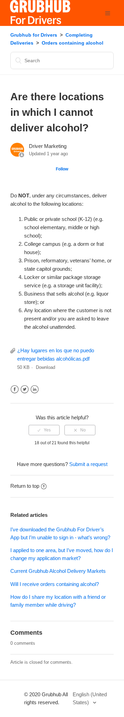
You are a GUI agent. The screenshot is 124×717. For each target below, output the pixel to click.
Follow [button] (62, 169)
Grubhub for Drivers (33, 35)
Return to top (24, 486)
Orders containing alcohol (72, 43)
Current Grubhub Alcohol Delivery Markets (58, 571)
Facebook (14, 389)
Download (45, 367)
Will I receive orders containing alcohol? (54, 584)
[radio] (44, 430)
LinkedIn (34, 389)
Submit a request (88, 464)
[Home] (40, 22)
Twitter (24, 389)
